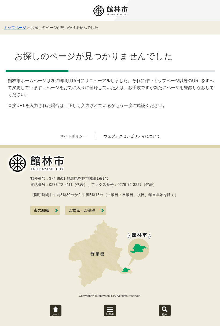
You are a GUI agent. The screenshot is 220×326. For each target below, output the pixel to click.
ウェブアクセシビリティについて (132, 136)
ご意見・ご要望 (82, 210)
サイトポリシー (73, 136)
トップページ (15, 27)
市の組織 (41, 210)
